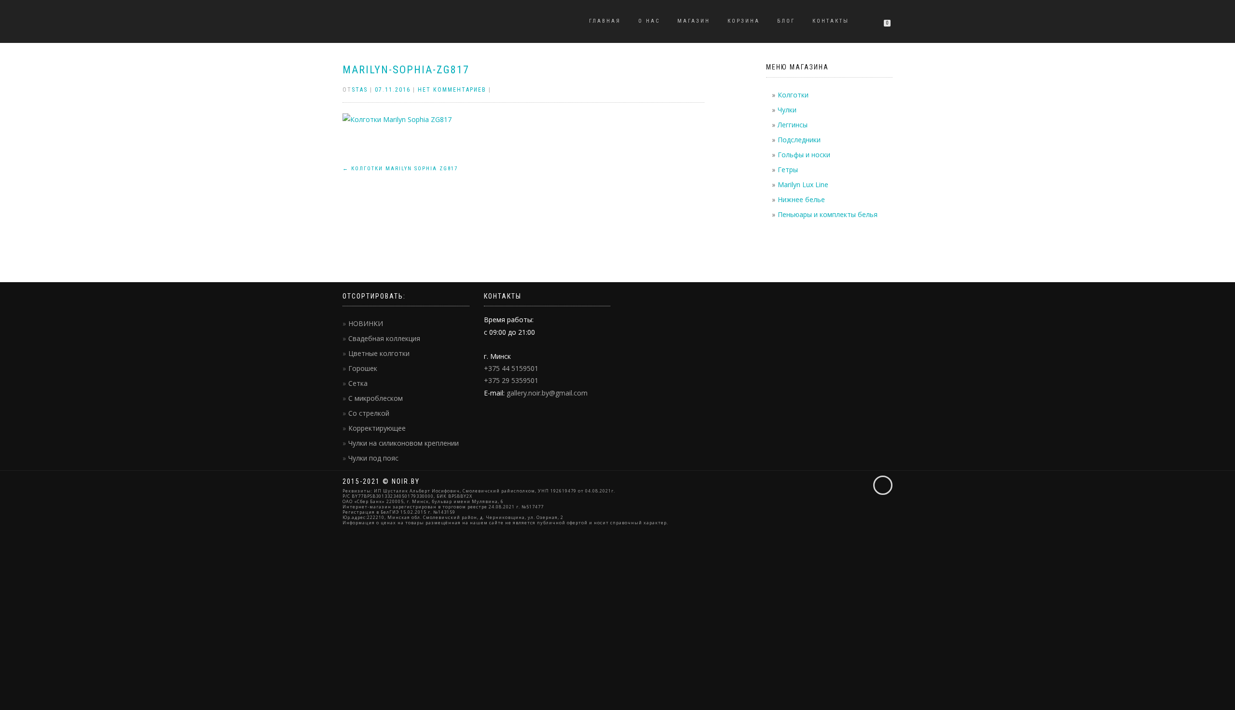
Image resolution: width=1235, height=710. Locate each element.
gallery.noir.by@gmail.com (547, 392)
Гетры (788, 169)
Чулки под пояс (373, 458)
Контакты (830, 21)
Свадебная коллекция (384, 338)
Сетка (358, 383)
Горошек (362, 368)
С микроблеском (375, 398)
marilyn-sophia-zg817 (406, 70)
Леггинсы (793, 124)
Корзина (743, 21)
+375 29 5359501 (511, 380)
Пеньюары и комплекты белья (828, 214)
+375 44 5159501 (511, 368)
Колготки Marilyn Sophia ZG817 (400, 168)
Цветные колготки (379, 353)
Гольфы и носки (804, 154)
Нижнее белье (801, 199)
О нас (649, 21)
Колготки (793, 94)
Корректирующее (377, 428)
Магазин (693, 21)
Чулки (787, 109)
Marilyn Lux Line (803, 184)
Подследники (799, 139)
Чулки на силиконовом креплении (403, 443)
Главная (605, 21)
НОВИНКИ (365, 323)
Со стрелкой (368, 413)
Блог (786, 21)
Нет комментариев (452, 89)
